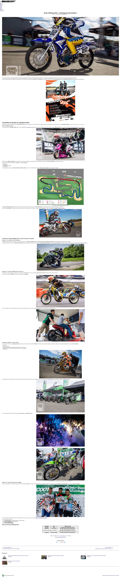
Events (4, 19)
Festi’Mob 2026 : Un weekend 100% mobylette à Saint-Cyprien (96, 555)
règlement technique (62, 208)
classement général (74, 127)
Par (63, 535)
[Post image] (4, 557)
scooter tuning (63, 537)
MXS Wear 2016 (50, 379)
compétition (60, 537)
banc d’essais (59, 241)
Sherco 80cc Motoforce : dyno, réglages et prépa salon (56, 555)
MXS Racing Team (66, 379)
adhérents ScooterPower (30, 127)
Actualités (54, 535)
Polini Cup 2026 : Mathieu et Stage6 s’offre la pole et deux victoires (18, 555)
